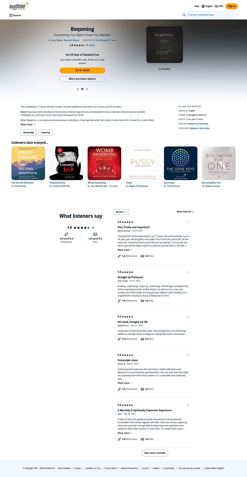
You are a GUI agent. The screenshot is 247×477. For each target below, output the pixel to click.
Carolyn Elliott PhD (61, 186)
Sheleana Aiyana (212, 186)
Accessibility (169, 468)
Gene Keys (169, 182)
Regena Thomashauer (138, 186)
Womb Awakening (97, 182)
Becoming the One (211, 182)
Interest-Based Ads (129, 468)
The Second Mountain (22, 182)
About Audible (64, 468)
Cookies (156, 468)
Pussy (129, 182)
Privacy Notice (110, 468)
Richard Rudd (173, 186)
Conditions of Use (92, 468)
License (145, 468)
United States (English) (214, 468)
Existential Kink (57, 182)
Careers (77, 468)
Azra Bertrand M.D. (99, 186)
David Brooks (20, 186)
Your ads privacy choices (189, 468)
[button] (78, 89)
